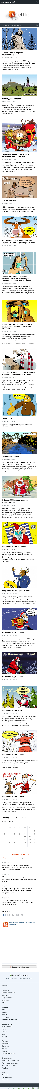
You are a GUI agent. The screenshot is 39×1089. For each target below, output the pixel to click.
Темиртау (5, 1046)
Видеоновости (7, 998)
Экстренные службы (9, 1065)
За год (21, 858)
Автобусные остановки (10, 1063)
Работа (4, 1032)
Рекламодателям (16, 25)
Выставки (5, 1017)
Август (4, 822)
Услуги (4, 1034)
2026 (10, 822)
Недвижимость (7, 1027)
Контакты (6, 25)
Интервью (5, 1000)
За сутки (5, 858)
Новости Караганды (9, 993)
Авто (4, 1029)
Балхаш (4, 1048)
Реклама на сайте (26, 978)
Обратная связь (11, 978)
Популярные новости (19, 854)
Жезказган (5, 1051)
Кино (4, 1010)
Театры (4, 1015)
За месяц (13, 858)
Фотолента (6, 995)
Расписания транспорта (10, 1060)
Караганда (5, 1043)
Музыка (4, 1012)
